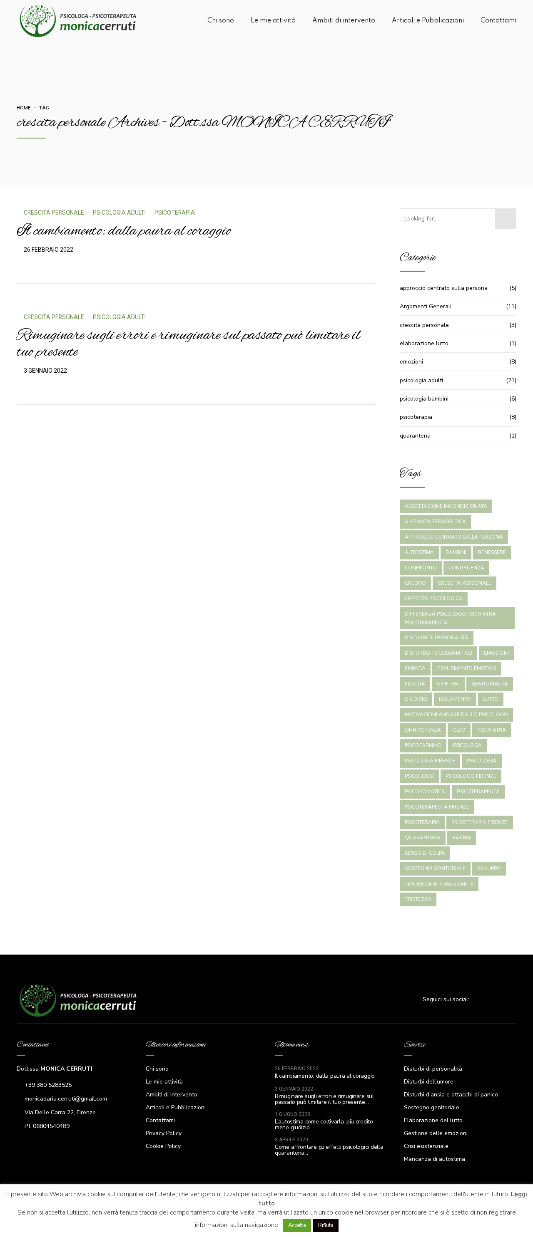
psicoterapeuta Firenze (437, 807)
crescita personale (54, 212)
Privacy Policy (164, 1133)
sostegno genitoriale (435, 868)
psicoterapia (174, 212)
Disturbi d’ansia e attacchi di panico (451, 1094)
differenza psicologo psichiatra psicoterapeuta (450, 618)
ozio (459, 730)
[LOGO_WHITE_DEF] (79, 1000)
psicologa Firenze (430, 760)
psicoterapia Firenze (479, 822)
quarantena (415, 436)
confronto (421, 567)
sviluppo (489, 868)
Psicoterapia (422, 822)
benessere (492, 552)
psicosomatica (425, 791)
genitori (448, 683)
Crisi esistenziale (426, 1146)
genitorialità (489, 683)
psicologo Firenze (471, 776)
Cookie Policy (163, 1146)
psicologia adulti (119, 212)
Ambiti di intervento (343, 20)
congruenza (466, 567)
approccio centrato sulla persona (444, 288)
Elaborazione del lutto (433, 1120)
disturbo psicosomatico (438, 653)
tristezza (418, 899)
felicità (415, 683)
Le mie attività (273, 20)
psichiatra (491, 730)
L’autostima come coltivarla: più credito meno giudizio (324, 1124)
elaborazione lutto (424, 343)
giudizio (416, 699)
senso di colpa (425, 853)
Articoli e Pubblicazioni (428, 20)
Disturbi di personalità (433, 1069)
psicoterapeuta (478, 791)
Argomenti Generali (425, 306)
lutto (490, 699)
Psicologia (482, 760)
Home (24, 108)
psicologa (467, 745)
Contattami (498, 20)
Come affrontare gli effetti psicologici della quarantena (329, 1150)
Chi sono (220, 20)
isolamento (455, 699)
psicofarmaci (423, 745)
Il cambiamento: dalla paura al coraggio (124, 231)
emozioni (411, 362)
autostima (419, 552)
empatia (415, 668)
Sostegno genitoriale (431, 1107)
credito (415, 583)
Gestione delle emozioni (436, 1133)
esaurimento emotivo (466, 668)
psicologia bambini (424, 399)
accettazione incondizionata (446, 506)
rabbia (461, 837)
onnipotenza (423, 730)
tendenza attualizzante (439, 884)
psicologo (419, 776)
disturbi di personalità (436, 637)
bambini (456, 552)
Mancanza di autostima (434, 1159)
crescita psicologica (434, 598)
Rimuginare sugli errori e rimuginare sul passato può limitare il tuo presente (188, 344)
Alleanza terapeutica (435, 521)
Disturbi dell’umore (428, 1082)
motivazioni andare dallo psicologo (456, 714)
